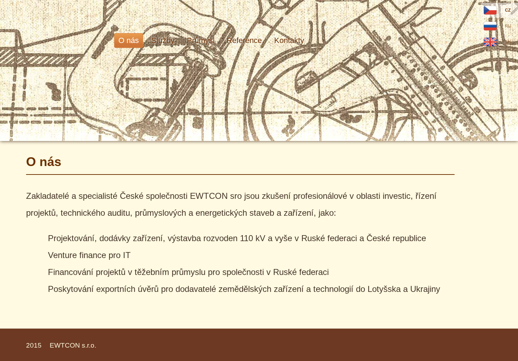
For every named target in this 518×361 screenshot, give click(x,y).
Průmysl (201, 40)
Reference (244, 40)
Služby (162, 40)
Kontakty (289, 40)
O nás (128, 40)
